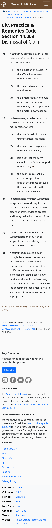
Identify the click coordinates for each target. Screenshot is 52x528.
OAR (18, 510)
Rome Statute (23, 519)
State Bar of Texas (16, 394)
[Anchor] (33, 62)
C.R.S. (19, 492)
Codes (19, 487)
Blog (4, 453)
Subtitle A (19, 14)
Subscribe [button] (9, 370)
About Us (7, 458)
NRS (18, 501)
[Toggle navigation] (46, 4)
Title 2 (9, 14)
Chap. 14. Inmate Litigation (19, 17)
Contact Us (8, 467)
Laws (18, 506)
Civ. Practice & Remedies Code (33, 11)
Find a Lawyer (9, 448)
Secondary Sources (12, 476)
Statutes (12, 11)
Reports (6, 472)
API (3, 462)
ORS (24, 510)
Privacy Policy (9, 481)
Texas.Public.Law (23, 4)
